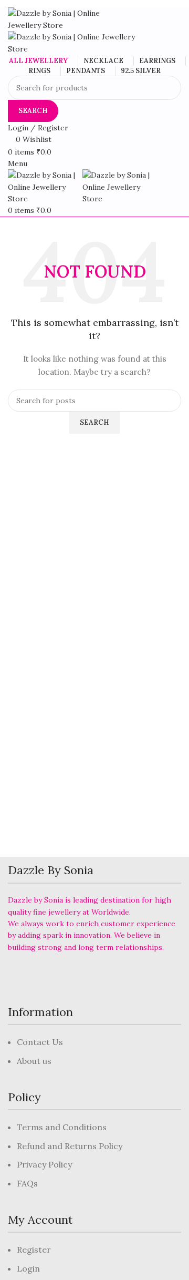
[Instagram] (79, 977)
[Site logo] (63, 18)
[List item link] (94, 1057)
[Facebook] (21, 977)
